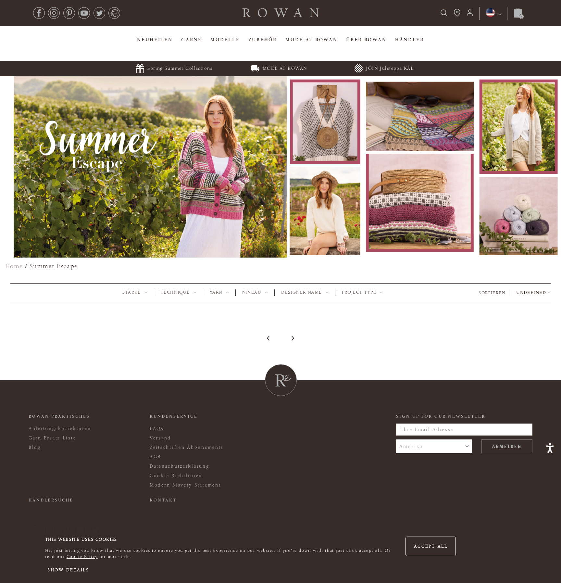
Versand (160, 438)
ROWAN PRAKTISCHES (59, 416)
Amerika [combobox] (411, 446)
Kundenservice (174, 416)
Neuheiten (155, 40)
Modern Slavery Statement (185, 485)
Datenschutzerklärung (179, 466)
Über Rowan (366, 40)
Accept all (431, 546)
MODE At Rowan (311, 40)
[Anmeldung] (470, 15)
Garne (191, 40)
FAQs (157, 428)
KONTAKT (163, 500)
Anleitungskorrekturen (60, 428)
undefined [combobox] (531, 292)
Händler (409, 40)
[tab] (134, 292)
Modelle (225, 40)
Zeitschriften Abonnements (187, 447)
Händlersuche (51, 500)
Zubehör (262, 40)
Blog (35, 447)
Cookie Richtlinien (176, 475)
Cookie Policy (82, 556)
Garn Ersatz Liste (52, 438)
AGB (155, 457)
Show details (68, 570)
